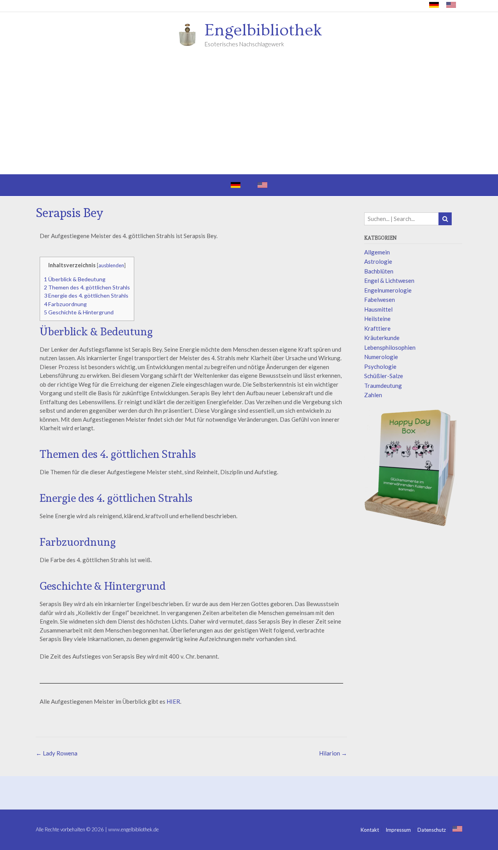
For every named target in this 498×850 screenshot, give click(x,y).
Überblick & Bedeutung (74, 279)
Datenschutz (431, 829)
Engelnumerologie (388, 290)
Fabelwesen (379, 299)
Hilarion (333, 753)
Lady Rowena (56, 753)
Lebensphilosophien (390, 347)
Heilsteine (377, 318)
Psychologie (380, 366)
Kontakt (370, 829)
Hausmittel (378, 309)
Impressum (398, 829)
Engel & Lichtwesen (389, 280)
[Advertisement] (249, 115)
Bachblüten (378, 271)
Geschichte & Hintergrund (79, 312)
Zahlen (373, 394)
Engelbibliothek (263, 30)
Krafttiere (377, 328)
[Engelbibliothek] (189, 34)
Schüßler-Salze (383, 375)
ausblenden (111, 265)
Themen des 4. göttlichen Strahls (87, 287)
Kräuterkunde (382, 337)
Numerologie (381, 356)
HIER (173, 701)
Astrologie (378, 261)
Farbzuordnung (65, 304)
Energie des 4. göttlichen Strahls (86, 295)
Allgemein (377, 252)
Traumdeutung (383, 385)
